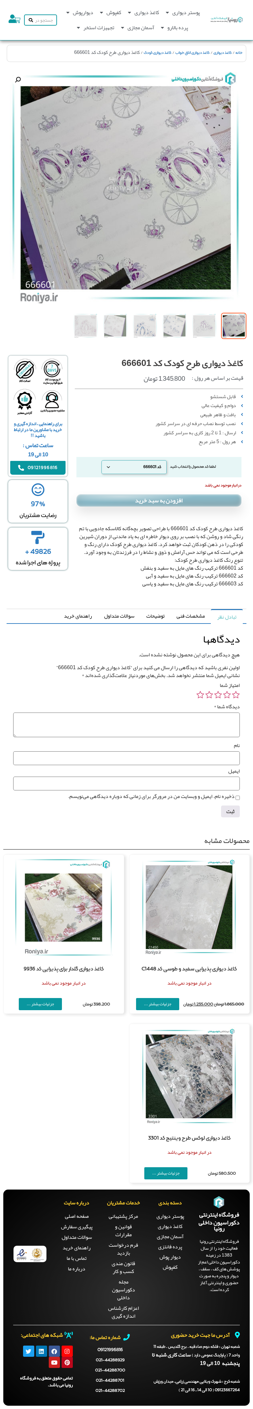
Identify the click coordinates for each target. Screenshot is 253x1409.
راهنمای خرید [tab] (78, 616)
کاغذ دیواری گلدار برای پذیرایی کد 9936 (64, 969)
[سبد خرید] (17, 20)
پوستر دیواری (186, 12)
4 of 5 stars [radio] (209, 695)
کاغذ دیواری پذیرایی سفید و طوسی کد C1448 (189, 969)
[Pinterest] (67, 1362)
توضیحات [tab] (155, 616)
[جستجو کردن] (29, 20)
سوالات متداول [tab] (119, 616)
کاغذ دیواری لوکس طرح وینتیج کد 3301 (189, 1138)
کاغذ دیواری (146, 12)
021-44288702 (110, 1391)
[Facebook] (54, 1351)
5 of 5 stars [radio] (200, 695)
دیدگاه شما (227, 706)
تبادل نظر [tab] (227, 617)
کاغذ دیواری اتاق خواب (192, 53)
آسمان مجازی (140, 27)
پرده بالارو (177, 27)
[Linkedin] (41, 1351)
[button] (18, 80)
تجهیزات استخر (98, 27)
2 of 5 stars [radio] (227, 695)
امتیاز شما (230, 685)
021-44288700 (110, 1370)
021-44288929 (110, 1360)
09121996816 (110, 1350)
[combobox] (45, 20)
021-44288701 (110, 1380)
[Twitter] (28, 1351)
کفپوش (113, 12)
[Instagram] (67, 1351)
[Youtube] (54, 1362)
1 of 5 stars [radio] (236, 695)
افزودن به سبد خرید (159, 500)
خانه (239, 53)
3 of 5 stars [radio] (218, 695)
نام (237, 745)
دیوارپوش (83, 12)
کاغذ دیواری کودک (157, 53)
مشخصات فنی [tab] (191, 616)
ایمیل (234, 771)
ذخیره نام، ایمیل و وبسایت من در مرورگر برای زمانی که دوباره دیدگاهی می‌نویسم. (151, 796)
